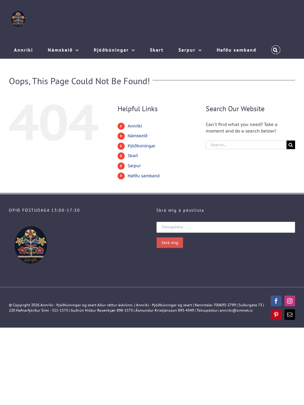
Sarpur (134, 165)
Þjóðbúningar (141, 146)
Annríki (135, 126)
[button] (275, 48)
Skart (133, 155)
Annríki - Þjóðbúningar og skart (68, 305)
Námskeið (138, 135)
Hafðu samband (144, 175)
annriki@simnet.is (236, 310)
